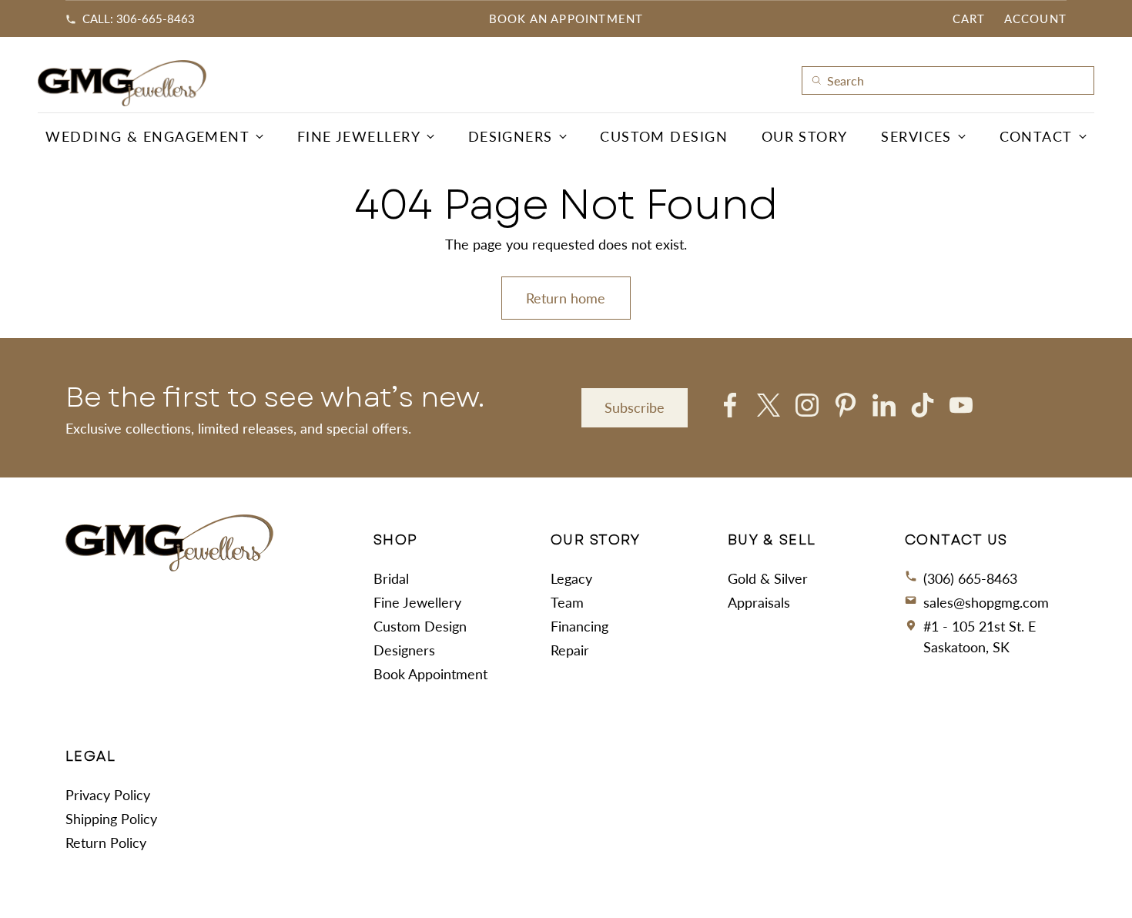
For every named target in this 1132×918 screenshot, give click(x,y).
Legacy (571, 578)
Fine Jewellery (417, 602)
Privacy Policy (107, 794)
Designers (404, 650)
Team (567, 602)
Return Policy (105, 842)
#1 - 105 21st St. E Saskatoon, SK (979, 636)
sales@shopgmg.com (986, 602)
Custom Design (420, 626)
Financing (579, 626)
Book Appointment (430, 673)
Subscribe (635, 407)
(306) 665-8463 (970, 578)
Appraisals (759, 602)
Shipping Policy (111, 818)
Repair (570, 650)
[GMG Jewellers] (122, 83)
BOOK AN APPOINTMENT (566, 18)
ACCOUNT (1035, 18)
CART (969, 18)
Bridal (391, 578)
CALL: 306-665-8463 (138, 18)
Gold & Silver (768, 578)
